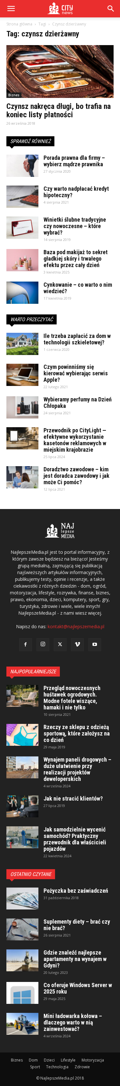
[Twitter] (60, 644)
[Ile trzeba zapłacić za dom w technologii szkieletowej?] (22, 344)
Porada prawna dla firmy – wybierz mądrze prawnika (74, 161)
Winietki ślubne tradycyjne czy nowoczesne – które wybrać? (75, 226)
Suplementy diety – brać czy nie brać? (77, 924)
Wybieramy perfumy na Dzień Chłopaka (78, 402)
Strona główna (19, 24)
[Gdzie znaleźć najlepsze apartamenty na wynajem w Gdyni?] (22, 960)
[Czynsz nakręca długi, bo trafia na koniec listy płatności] (60, 71)
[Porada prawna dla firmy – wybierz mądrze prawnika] (22, 166)
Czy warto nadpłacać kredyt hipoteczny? (76, 191)
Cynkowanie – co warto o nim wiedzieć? (78, 287)
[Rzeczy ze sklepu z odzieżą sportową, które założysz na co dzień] (22, 735)
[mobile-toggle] (11, 8)
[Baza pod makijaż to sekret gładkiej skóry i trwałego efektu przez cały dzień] (22, 260)
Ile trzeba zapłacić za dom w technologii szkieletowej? (77, 339)
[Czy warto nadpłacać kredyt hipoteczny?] (22, 197)
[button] (111, 8)
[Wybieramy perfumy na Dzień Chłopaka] (22, 407)
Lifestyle (68, 1060)
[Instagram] (42, 644)
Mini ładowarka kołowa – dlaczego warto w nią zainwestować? (73, 1022)
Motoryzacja (93, 1060)
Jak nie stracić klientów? (73, 798)
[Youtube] (94, 644)
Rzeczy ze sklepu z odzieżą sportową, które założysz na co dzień (77, 733)
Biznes (14, 95)
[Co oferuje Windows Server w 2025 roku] (22, 993)
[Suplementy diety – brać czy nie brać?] (22, 929)
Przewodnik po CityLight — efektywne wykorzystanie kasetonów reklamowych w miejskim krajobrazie (75, 440)
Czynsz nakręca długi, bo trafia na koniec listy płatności (58, 110)
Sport (35, 1067)
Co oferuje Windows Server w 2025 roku (78, 988)
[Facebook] (25, 644)
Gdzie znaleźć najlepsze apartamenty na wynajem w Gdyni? (75, 959)
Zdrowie (82, 1067)
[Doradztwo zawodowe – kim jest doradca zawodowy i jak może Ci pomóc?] (22, 477)
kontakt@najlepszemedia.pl (76, 626)
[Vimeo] (77, 644)
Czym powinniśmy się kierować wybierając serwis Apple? (76, 373)
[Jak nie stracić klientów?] (22, 806)
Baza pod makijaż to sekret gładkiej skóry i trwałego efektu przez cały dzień (76, 258)
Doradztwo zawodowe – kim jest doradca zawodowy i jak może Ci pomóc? (76, 475)
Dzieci (49, 1060)
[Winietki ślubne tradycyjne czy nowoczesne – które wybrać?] (22, 227)
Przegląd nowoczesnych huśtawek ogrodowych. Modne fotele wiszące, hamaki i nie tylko (72, 698)
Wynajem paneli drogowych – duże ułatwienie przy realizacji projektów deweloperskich (77, 769)
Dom (33, 1060)
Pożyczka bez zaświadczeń (76, 890)
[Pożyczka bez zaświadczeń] (22, 899)
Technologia (57, 1067)
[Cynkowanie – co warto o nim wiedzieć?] (22, 293)
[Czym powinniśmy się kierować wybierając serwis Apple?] (22, 375)
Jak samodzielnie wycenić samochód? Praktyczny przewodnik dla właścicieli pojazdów (75, 839)
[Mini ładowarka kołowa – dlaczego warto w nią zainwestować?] (22, 1024)
